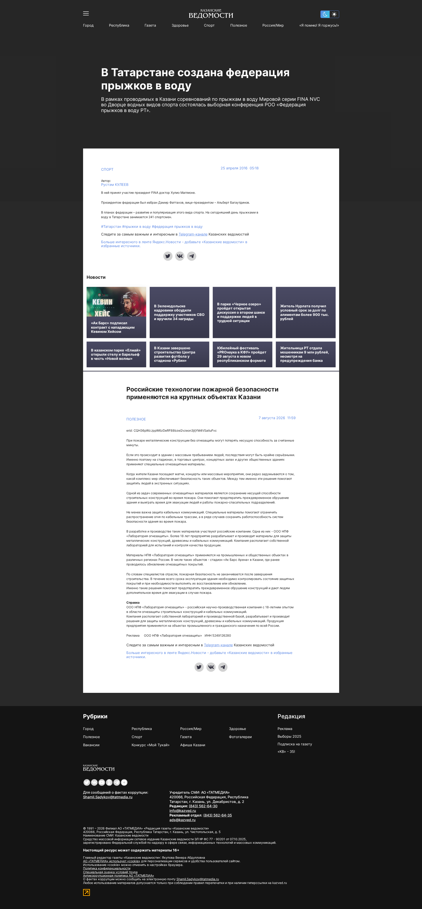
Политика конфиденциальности (106, 868)
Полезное (238, 25)
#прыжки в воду (137, 226)
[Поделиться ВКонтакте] (179, 256)
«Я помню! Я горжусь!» (319, 25)
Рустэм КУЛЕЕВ (114, 185)
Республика (119, 25)
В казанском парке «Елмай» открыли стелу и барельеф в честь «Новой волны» (116, 354)
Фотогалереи (240, 737)
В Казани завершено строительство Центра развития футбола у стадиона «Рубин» (174, 354)
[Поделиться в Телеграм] (191, 256)
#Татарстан (111, 226)
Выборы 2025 (289, 736)
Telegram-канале (193, 234)
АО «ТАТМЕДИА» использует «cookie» (111, 861)
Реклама (285, 728)
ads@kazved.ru (182, 820)
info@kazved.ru (182, 810)
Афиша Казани (192, 745)
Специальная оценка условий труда (110, 872)
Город (88, 25)
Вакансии (91, 745)
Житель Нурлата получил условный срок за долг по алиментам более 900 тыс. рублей (304, 312)
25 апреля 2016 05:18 (240, 168)
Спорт (209, 25)
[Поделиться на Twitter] (168, 256)
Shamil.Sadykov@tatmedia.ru (108, 797)
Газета (150, 25)
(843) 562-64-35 (217, 815)
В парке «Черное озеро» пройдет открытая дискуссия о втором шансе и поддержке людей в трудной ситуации (241, 312)
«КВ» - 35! (286, 751)
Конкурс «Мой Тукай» (151, 745)
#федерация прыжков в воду (177, 226)
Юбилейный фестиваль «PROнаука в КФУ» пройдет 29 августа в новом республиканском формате (241, 354)
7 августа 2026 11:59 (277, 418)
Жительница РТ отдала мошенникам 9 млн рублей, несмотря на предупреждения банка (304, 354)
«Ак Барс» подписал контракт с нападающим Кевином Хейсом (113, 327)
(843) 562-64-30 (203, 806)
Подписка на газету (295, 744)
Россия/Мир (273, 25)
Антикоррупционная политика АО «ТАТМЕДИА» (118, 875)
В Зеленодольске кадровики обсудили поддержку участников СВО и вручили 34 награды (179, 312)
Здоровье (180, 25)
